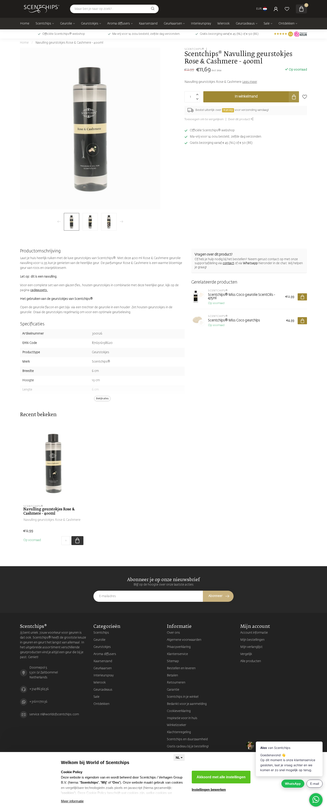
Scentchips (43, 23)
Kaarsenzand (148, 23)
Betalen (172, 675)
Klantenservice (177, 654)
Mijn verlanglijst (251, 647)
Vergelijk (246, 654)
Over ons (173, 632)
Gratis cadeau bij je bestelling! (188, 746)
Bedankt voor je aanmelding (187, 704)
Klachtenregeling (179, 732)
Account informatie (254, 632)
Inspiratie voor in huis (182, 718)
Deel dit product (239, 119)
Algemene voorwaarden (184, 639)
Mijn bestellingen (252, 639)
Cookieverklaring (179, 711)
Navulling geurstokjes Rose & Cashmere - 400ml (69, 42)
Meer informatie (72, 801)
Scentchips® (194, 49)
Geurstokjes (89, 23)
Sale (267, 23)
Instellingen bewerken (209, 789)
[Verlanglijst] (287, 8)
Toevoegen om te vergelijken (204, 119)
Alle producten (250, 661)
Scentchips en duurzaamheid (187, 739)
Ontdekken (287, 23)
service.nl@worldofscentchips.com (54, 714)
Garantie (173, 689)
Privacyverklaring (179, 647)
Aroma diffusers (118, 23)
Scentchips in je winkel (182, 696)
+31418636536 (39, 689)
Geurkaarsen (173, 23)
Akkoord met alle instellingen (221, 777)
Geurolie (66, 23)
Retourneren (176, 682)
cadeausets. (39, 290)
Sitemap (173, 661)
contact (228, 263)
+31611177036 (38, 701)
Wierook (223, 23)
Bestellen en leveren (181, 668)
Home (24, 23)
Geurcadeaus (245, 23)
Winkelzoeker (176, 725)
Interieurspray (201, 23)
